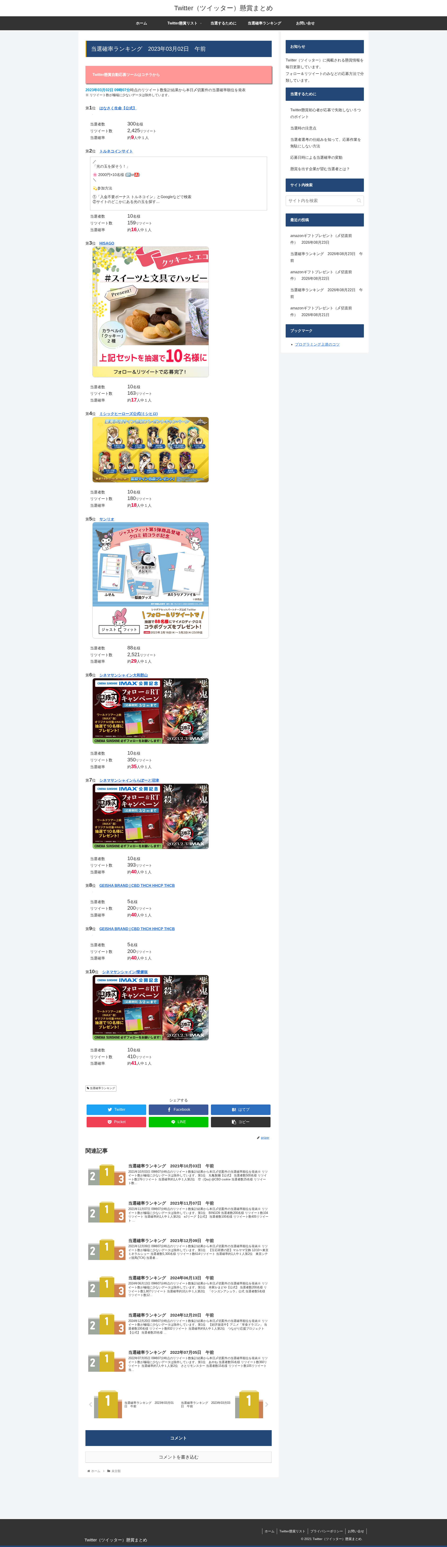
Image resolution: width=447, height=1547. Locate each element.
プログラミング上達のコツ (317, 344)
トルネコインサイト (116, 151)
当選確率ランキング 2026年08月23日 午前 (326, 257)
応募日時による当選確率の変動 (316, 157)
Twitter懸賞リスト (292, 1531)
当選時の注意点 (303, 128)
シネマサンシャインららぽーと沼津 (129, 780)
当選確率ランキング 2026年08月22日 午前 (326, 293)
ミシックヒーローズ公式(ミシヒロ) (128, 414)
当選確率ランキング (102, 1088)
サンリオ (106, 519)
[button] (359, 200)
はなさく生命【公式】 (118, 108)
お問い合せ (356, 1531)
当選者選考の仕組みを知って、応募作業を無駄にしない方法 (325, 143)
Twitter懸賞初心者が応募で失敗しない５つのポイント (325, 113)
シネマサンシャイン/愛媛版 (125, 972)
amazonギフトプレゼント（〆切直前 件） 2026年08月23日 (323, 239)
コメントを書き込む (179, 1457)
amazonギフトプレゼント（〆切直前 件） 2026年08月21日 (323, 311)
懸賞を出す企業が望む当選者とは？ (320, 169)
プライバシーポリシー (326, 1531)
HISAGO (106, 243)
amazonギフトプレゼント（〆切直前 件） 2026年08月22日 (323, 275)
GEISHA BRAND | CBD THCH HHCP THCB (137, 886)
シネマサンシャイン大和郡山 (123, 675)
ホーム (269, 1531)
